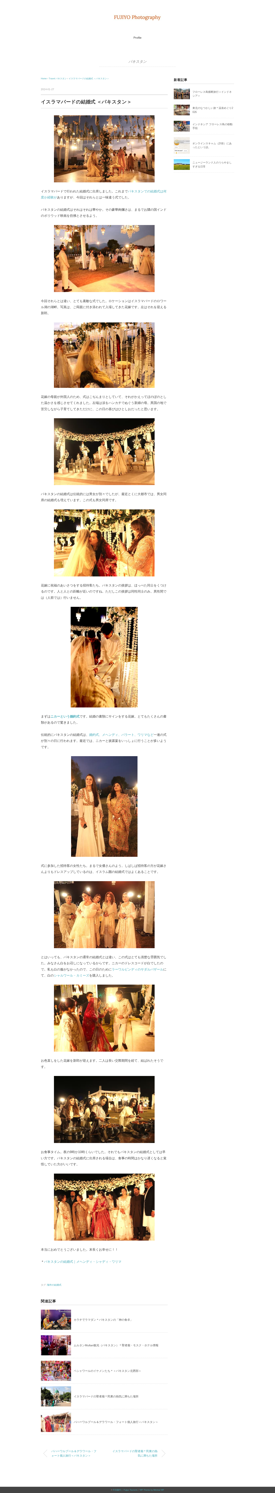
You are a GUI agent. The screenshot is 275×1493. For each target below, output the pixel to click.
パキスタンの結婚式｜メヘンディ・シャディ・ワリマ (82, 1261)
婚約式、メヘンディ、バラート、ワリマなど (121, 734)
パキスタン (137, 62)
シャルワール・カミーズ (71, 975)
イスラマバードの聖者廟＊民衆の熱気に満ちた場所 (106, 1396)
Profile (137, 37)
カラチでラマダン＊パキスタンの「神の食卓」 (103, 1319)
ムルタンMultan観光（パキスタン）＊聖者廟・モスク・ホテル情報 (116, 1345)
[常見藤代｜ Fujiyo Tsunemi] (137, 17)
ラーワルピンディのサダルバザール (137, 969)
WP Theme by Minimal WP (152, 1490)
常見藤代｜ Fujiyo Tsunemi (125, 1490)
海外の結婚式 (54, 1284)
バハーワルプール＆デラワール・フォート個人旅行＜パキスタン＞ (116, 1422)
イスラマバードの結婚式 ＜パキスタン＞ (89, 78)
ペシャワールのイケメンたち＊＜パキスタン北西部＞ (107, 1370)
